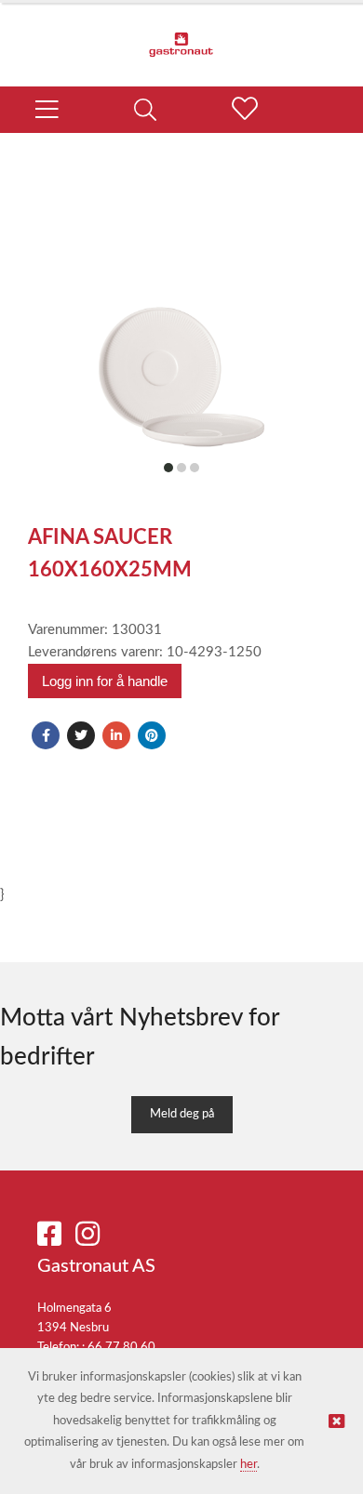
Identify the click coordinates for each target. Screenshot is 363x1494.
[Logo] (181, 35)
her (248, 1465)
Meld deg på (182, 1114)
